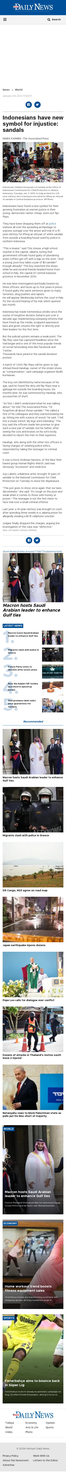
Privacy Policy (10, 1456)
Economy (31, 1423)
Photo (29, 1432)
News (6, 90)
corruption (13, 530)
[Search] (49, 19)
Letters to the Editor (45, 1460)
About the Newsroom (16, 1460)
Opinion (50, 1423)
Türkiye (9, 1423)
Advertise (8, 1465)
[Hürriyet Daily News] (33, 7)
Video (8, 1432)
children (32, 530)
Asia (5, 530)
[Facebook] (29, 105)
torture (23, 530)
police (52, 224)
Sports (50, 1427)
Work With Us (41, 1456)
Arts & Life (32, 1427)
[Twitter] (37, 105)
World (19, 90)
